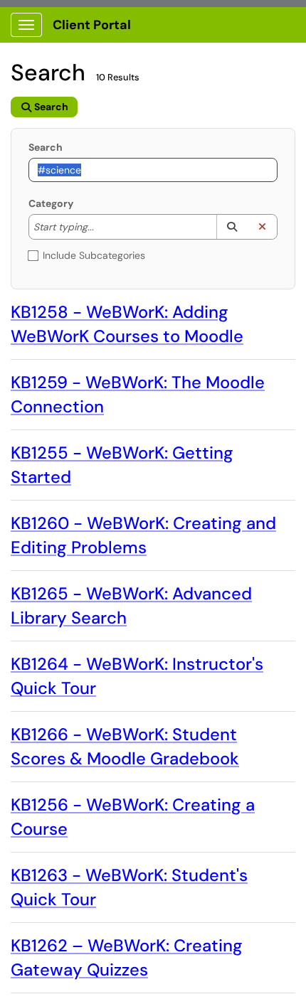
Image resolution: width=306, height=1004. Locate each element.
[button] (231, 227)
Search (45, 147)
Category (50, 203)
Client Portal (92, 24)
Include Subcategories (94, 255)
